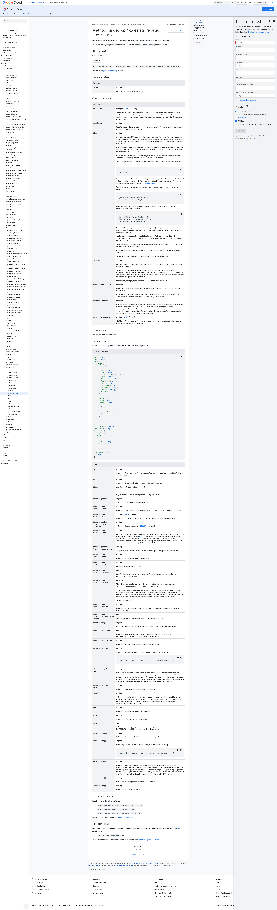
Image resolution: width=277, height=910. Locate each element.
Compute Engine (15, 9)
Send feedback (176, 31)
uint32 (127, 109)
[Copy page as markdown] (108, 35)
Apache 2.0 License (94, 865)
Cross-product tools (56, 3)
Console (243, 3)
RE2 (163, 244)
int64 (125, 317)
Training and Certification (163, 896)
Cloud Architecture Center (163, 893)
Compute (114, 25)
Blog (217, 882)
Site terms (53, 905)
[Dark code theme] (181, 169)
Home (94, 25)
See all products (37, 882)
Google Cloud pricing (39, 886)
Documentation (104, 25)
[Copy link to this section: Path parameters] (111, 77)
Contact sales (36, 893)
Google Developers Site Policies (123, 865)
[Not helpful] (183, 24)
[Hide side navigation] (26, 906)
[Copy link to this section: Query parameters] (113, 98)
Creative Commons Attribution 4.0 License (147, 863)
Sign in (272, 2)
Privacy (45, 905)
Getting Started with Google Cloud (165, 886)
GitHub (156, 882)
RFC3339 (143, 526)
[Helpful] (179, 24)
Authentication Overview (124, 818)
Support (96, 886)
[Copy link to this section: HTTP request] (108, 51)
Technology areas (35, 3)
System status (98, 893)
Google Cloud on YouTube (224, 893)
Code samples (159, 889)
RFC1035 (142, 536)
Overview (6, 14)
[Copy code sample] (181, 657)
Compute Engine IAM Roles (148, 840)
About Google (36, 905)
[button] (14, 40)
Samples (43, 14)
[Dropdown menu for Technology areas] (44, 2)
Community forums (99, 882)
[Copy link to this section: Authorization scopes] (115, 796)
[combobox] (224, 3)
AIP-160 (142, 141)
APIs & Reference (29, 14)
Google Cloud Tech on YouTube (226, 896)
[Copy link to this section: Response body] (110, 341)
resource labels (150, 183)
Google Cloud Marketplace (41, 889)
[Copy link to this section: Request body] (108, 330)
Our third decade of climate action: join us (89, 905)
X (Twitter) (219, 889)
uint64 (126, 514)
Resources (54, 14)
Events (218, 886)
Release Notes (98, 889)
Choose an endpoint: (98, 55)
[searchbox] (15, 21)
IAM (178, 828)
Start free (268, 9)
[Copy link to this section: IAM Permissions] (111, 824)
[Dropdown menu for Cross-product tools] (67, 2)
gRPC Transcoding (110, 71)
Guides (16, 14)
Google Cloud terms (66, 905)
